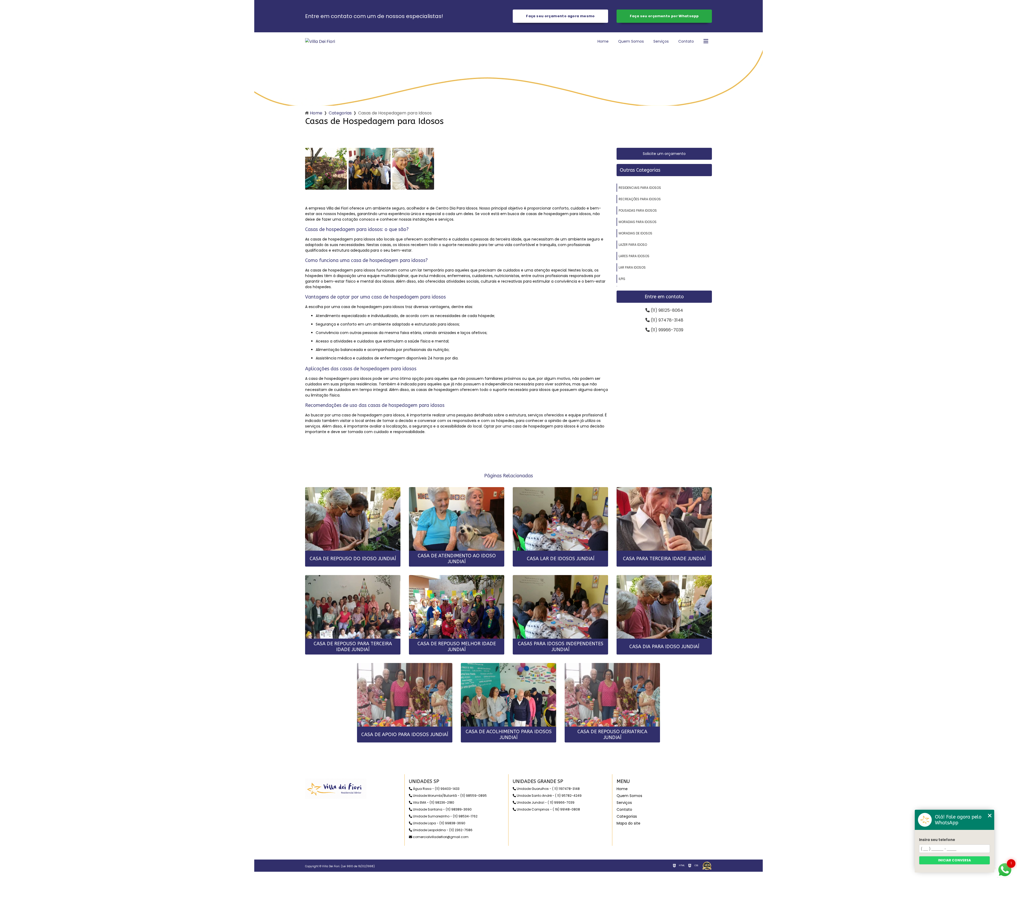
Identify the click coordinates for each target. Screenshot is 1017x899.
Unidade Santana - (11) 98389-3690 (442, 809)
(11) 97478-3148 (666, 320)
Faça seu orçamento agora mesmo (560, 16)
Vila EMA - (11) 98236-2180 (433, 802)
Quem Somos (631, 41)
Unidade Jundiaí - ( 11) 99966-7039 (545, 802)
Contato (686, 41)
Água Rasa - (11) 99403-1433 (436, 788)
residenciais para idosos (640, 187)
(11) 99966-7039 (666, 330)
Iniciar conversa (954, 860)
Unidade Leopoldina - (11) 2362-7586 (442, 830)
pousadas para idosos (638, 210)
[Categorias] (706, 41)
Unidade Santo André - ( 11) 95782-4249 (549, 795)
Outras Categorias (640, 170)
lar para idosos (632, 267)
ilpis (622, 279)
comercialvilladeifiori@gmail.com (440, 837)
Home (603, 41)
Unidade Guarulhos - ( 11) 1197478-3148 (548, 788)
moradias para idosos (638, 222)
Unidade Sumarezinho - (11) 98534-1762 (445, 816)
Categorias (340, 113)
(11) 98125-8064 (666, 310)
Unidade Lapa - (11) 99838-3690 (438, 823)
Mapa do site (628, 823)
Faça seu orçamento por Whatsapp (664, 16)
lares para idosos (634, 256)
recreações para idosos (640, 199)
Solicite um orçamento (664, 153)
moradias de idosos (635, 233)
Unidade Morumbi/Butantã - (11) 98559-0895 (449, 795)
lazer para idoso (633, 244)
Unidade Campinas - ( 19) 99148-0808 (548, 809)
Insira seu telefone (937, 839)
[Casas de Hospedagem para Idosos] (326, 169)
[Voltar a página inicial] (320, 41)
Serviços (661, 41)
